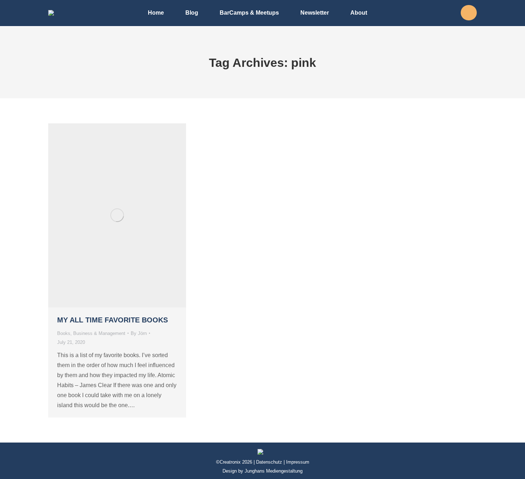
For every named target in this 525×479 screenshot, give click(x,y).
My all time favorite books (112, 320)
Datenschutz (269, 462)
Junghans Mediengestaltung (273, 471)
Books (63, 333)
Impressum (297, 462)
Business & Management (99, 333)
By (139, 333)
